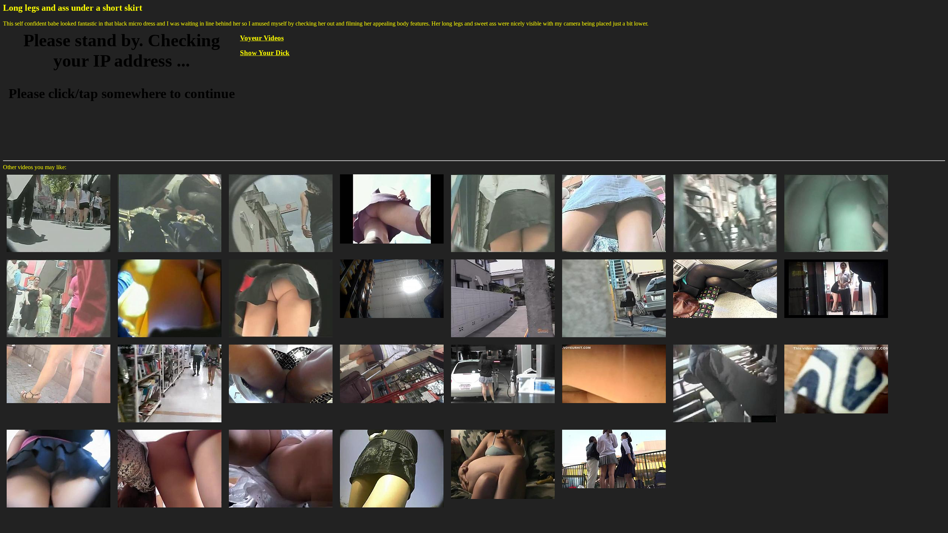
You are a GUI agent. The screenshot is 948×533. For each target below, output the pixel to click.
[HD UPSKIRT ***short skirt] (614, 429)
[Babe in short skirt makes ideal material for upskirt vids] (836, 174)
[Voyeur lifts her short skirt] (836, 344)
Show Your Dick (265, 53)
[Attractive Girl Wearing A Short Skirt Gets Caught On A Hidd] (391, 429)
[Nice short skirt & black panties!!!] (169, 344)
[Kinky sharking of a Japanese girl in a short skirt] (614, 259)
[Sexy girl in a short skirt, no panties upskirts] (725, 174)
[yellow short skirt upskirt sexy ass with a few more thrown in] (169, 259)
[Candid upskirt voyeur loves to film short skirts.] (614, 174)
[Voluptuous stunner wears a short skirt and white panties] (280, 429)
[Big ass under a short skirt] (169, 429)
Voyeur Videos (262, 38)
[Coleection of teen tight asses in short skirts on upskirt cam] (58, 174)
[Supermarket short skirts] (725, 344)
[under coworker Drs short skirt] (280, 344)
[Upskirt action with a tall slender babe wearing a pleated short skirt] (280, 174)
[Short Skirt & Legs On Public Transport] (725, 259)
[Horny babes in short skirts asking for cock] (169, 174)
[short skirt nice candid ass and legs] (58, 344)
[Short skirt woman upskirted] (614, 344)
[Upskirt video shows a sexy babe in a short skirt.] (502, 174)
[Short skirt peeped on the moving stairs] (58, 429)
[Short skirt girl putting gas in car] (502, 344)
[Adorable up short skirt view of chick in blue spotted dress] (391, 259)
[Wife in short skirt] (502, 429)
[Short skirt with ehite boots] (391, 344)
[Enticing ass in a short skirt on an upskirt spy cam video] (58, 259)
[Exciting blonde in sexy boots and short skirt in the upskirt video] (391, 174)
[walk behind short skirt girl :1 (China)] (836, 259)
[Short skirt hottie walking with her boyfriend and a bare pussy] (280, 259)
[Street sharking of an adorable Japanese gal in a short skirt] (502, 259)
